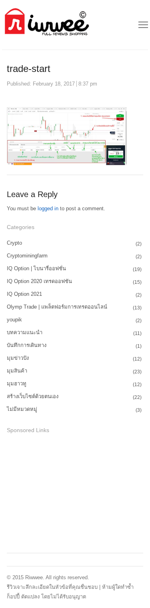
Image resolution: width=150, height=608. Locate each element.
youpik (14, 320)
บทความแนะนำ (24, 332)
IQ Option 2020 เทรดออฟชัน (39, 281)
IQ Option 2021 (24, 294)
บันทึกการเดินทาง (26, 345)
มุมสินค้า (17, 371)
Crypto (14, 243)
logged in (48, 208)
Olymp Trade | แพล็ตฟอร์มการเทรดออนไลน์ (57, 307)
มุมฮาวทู (16, 384)
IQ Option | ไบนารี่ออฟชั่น (36, 268)
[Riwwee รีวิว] (46, 24)
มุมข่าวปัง (18, 358)
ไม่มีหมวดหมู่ (22, 409)
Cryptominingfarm (27, 256)
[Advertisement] (67, 492)
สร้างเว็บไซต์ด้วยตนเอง (32, 396)
